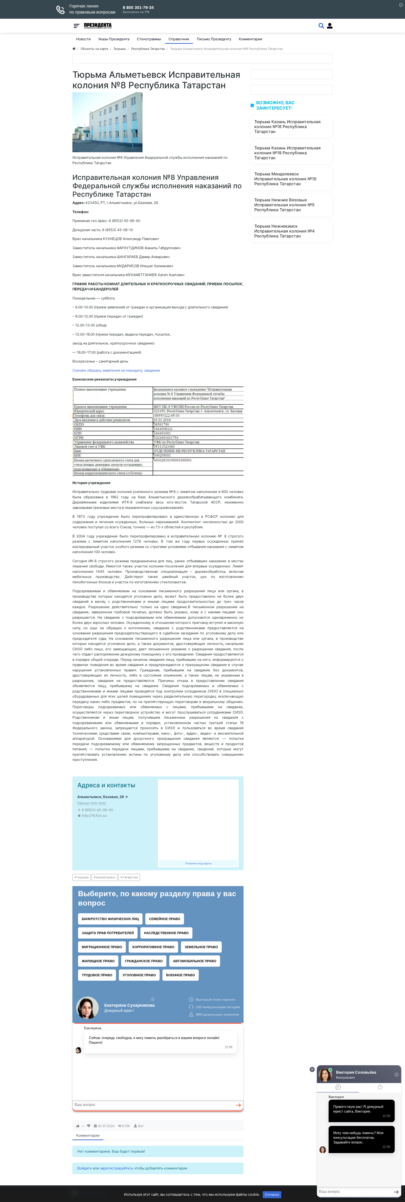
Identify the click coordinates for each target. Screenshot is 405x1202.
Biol (140, 1126)
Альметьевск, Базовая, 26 (100, 797)
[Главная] (73, 49)
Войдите (84, 1168)
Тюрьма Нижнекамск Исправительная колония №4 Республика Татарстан (284, 231)
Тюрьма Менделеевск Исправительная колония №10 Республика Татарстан (285, 178)
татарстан (130, 877)
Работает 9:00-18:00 (91, 803)
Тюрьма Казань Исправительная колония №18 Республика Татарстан (287, 126)
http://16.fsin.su (94, 815)
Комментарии (88, 1135)
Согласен (272, 1194)
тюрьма (83, 877)
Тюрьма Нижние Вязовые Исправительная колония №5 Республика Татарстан (284, 204)
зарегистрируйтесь (116, 1168)
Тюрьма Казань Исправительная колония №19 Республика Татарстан (287, 152)
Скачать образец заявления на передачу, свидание (116, 370)
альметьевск (105, 877)
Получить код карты (198, 863)
